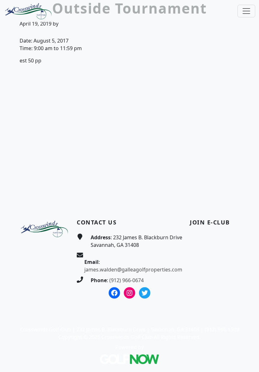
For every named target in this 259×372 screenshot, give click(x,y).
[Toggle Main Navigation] (246, 11)
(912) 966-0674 (126, 280)
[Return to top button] (247, 193)
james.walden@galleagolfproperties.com (133, 269)
